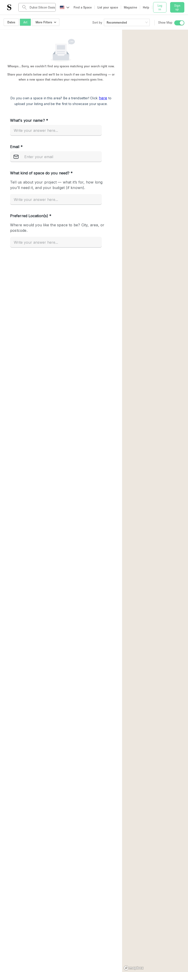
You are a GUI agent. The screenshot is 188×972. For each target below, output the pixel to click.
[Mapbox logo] (134, 968)
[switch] (179, 22)
